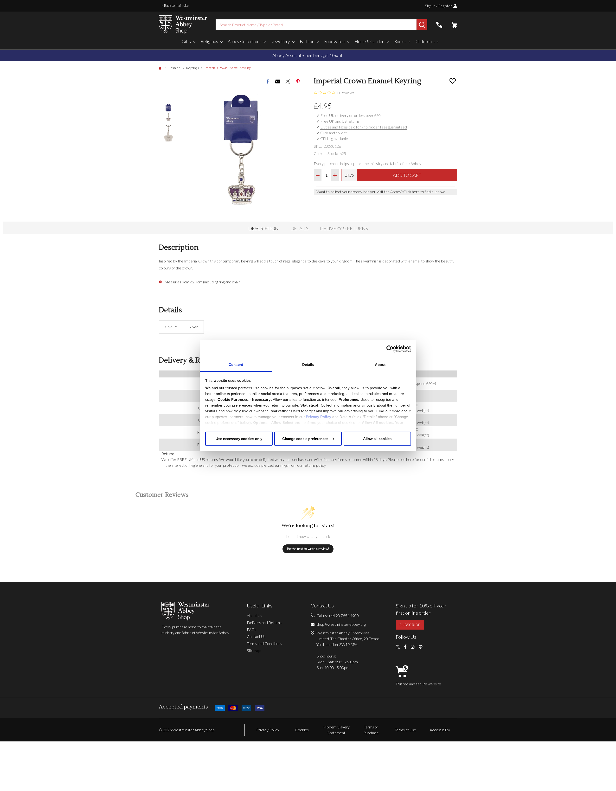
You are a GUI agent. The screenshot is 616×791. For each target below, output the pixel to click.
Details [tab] (308, 365)
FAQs (251, 629)
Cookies (302, 729)
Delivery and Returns (264, 622)
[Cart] (454, 25)
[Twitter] (287, 81)
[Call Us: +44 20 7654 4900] (439, 25)
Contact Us (256, 636)
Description (263, 228)
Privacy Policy (318, 417)
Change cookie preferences (305, 438)
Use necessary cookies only (239, 438)
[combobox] (316, 24)
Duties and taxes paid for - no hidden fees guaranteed (363, 127)
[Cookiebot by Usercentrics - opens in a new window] (390, 348)
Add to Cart (407, 175)
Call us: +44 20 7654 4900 (337, 615)
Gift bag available (334, 138)
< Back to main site (175, 5)
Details (299, 228)
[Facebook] (267, 81)
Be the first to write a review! (308, 549)
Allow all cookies (377, 438)
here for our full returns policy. (430, 459)
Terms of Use (405, 729)
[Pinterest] (298, 81)
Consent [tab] (236, 365)
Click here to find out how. (424, 191)
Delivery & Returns (344, 228)
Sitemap (254, 650)
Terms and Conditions (264, 643)
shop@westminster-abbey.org (341, 624)
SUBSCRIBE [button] (409, 624)
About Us (254, 615)
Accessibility (440, 729)
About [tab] (380, 365)
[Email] (277, 81)
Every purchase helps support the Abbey (308, 55)
